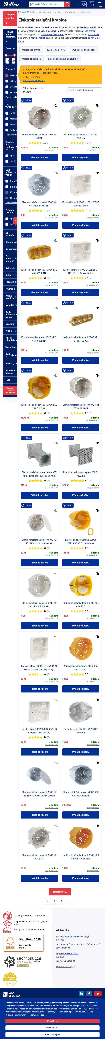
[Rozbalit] (15, 221)
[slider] (6, 55)
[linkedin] (81, 994)
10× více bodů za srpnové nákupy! (72, 936)
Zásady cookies (40, 1015)
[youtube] (98, 994)
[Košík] (92, 4)
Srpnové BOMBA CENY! (67, 953)
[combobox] (46, 4)
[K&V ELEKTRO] (11, 4)
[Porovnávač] (84, 4)
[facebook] (89, 994)
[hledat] (67, 4)
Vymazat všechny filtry (34, 80)
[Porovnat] (56, 106)
